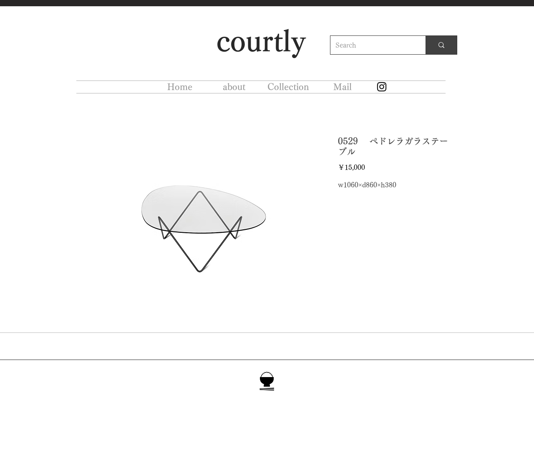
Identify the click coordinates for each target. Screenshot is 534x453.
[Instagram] (381, 87)
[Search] (441, 45)
